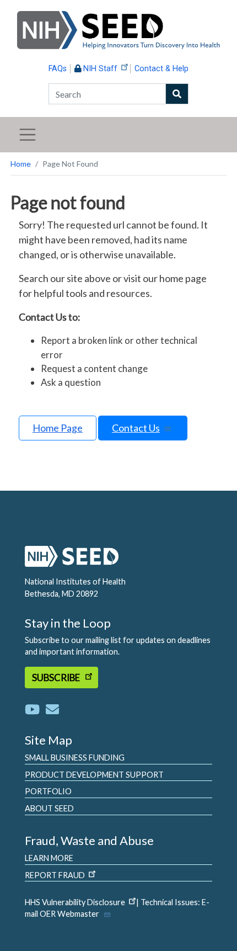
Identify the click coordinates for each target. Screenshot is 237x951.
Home (20, 163)
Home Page (58, 428)
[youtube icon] (34, 709)
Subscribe (57, 677)
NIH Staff (100, 68)
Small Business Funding (75, 757)
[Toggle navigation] (27, 135)
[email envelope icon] (52, 709)
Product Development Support (94, 774)
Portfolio (48, 791)
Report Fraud (55, 875)
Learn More (49, 858)
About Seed (49, 808)
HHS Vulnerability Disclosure (75, 902)
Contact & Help (161, 68)
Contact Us (136, 428)
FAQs (58, 68)
